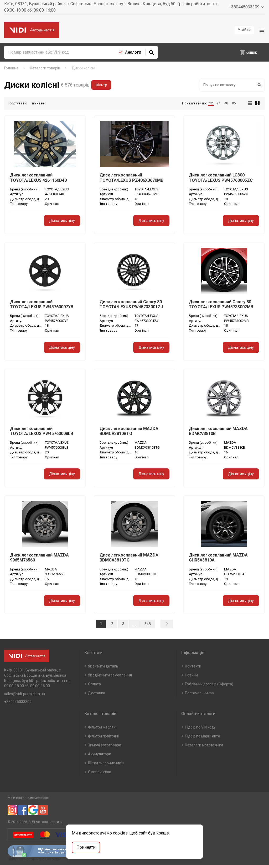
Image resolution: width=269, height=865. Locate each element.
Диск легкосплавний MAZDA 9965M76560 (39, 558)
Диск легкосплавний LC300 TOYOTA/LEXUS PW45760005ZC (221, 178)
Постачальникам (199, 693)
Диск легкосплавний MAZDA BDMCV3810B (218, 431)
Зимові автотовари (104, 745)
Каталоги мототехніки (204, 745)
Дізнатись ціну (62, 221)
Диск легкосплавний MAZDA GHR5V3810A (218, 558)
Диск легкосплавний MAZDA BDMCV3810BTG (129, 431)
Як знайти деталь (103, 666)
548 (147, 624)
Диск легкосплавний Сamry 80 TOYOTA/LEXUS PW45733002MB (221, 304)
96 (234, 103)
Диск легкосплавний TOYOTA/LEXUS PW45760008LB (41, 431)
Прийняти (85, 847)
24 (218, 103)
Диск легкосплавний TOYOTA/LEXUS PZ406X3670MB (131, 178)
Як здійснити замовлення (110, 675)
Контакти (193, 666)
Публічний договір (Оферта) (209, 684)
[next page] (167, 624)
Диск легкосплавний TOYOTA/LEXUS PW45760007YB (41, 304)
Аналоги (133, 52)
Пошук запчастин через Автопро (34, 859)
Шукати (260, 85)
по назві (38, 103)
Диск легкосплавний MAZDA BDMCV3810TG (129, 558)
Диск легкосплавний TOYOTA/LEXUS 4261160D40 (38, 178)
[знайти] (152, 52)
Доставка (96, 693)
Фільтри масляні (102, 727)
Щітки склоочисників (106, 763)
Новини (191, 675)
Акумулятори (99, 754)
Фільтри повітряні (103, 736)
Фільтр (101, 85)
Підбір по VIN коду (200, 727)
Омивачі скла (99, 772)
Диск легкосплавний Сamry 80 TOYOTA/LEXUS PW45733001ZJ (131, 304)
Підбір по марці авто (202, 736)
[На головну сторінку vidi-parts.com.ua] (31, 30)
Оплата (94, 684)
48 (226, 103)
